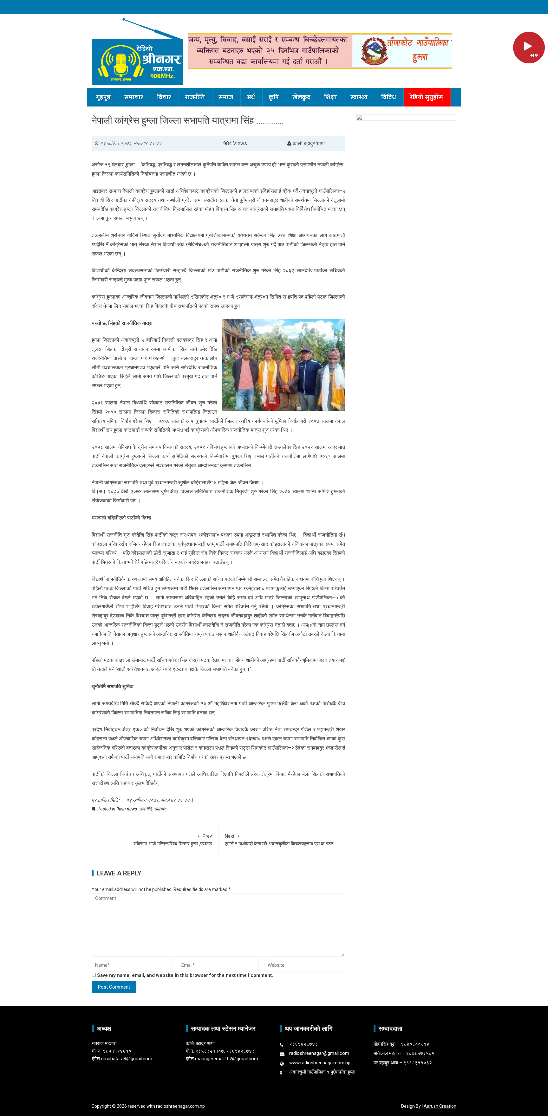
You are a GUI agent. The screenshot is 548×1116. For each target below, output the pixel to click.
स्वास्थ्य (359, 97)
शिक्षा (330, 97)
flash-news (126, 808)
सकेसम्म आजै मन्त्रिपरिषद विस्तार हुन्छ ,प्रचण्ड (173, 840)
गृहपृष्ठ (103, 97)
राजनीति (195, 97)
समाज (226, 97)
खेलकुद (301, 97)
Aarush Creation (440, 1106)
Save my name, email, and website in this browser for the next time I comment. (185, 975)
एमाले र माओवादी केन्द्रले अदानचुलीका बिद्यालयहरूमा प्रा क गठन (279, 840)
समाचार (133, 97)
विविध (388, 97)
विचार (164, 97)
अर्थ (251, 97)
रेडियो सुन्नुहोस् (426, 97)
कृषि (274, 97)
